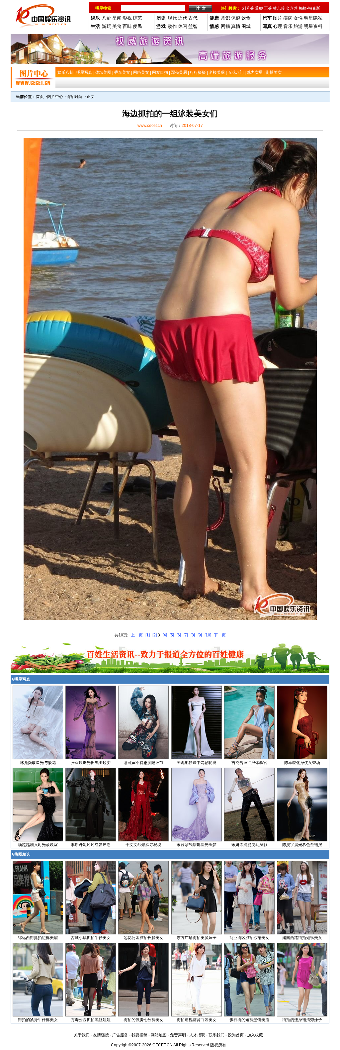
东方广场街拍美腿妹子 (196, 937)
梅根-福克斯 (309, 8)
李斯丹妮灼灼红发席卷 (91, 844)
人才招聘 (197, 1035)
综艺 (137, 18)
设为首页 (236, 1035)
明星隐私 (313, 18)
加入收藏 (255, 1035)
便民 (137, 26)
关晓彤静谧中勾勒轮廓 (196, 762)
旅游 (298, 26)
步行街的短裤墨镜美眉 (249, 1019)
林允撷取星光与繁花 (38, 762)
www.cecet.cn (149, 125)
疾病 (288, 18)
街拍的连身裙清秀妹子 (302, 1019)
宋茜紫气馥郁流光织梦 (196, 844)
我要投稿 (139, 1035)
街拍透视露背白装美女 (196, 1019)
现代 (172, 18)
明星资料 (313, 26)
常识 (225, 18)
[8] (193, 635)
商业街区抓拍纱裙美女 (249, 937)
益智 (193, 26)
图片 (277, 18)
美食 (117, 26)
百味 (127, 26)
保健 (235, 18)
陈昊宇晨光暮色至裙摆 (302, 844)
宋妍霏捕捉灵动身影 (249, 844)
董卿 (259, 8)
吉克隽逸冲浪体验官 (249, 762)
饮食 (246, 18)
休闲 (182, 26)
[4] (165, 635)
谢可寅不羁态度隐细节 (143, 762)
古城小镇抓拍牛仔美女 (91, 937)
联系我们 (216, 1035)
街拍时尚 (74, 96)
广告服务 (120, 1035)
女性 (298, 18)
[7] (186, 635)
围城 (246, 26)
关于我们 (82, 1035)
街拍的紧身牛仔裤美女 (38, 1019)
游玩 (106, 26)
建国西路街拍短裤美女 (302, 937)
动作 (172, 26)
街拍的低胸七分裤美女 (143, 1019)
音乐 (288, 26)
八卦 (106, 18)
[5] (172, 635)
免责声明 (178, 1035)
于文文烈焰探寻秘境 (143, 844)
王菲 (268, 8)
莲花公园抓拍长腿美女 (143, 937)
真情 (235, 26)
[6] (179, 635)
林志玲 (279, 8)
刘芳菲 (248, 8)
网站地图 (159, 1035)
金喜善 (292, 8)
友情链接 (101, 1035)
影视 (127, 18)
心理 (277, 26)
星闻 (117, 18)
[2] (154, 635)
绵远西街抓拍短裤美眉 (38, 937)
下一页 (220, 635)
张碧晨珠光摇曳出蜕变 (91, 762)
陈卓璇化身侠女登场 (302, 762)
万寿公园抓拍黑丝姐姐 (91, 1019)
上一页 (137, 635)
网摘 (225, 26)
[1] (147, 635)
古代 (193, 18)
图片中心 (55, 96)
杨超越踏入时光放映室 (38, 844)
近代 (182, 18)
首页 (40, 96)
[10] (208, 635)
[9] (200, 635)
